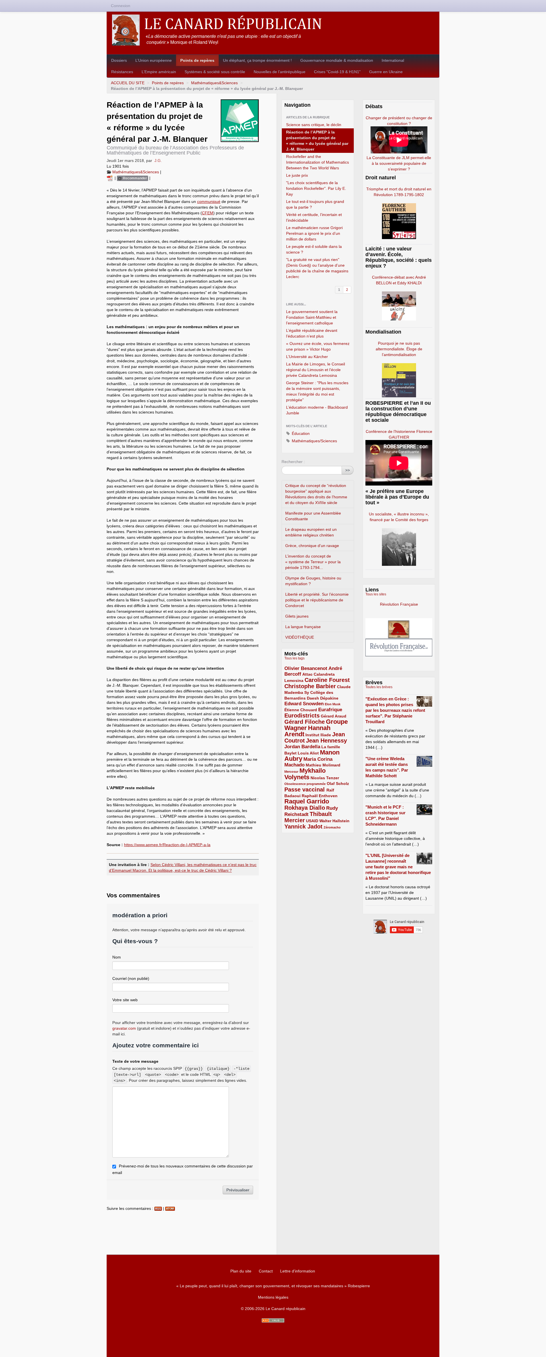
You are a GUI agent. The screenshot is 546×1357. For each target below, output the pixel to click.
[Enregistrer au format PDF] (111, 178)
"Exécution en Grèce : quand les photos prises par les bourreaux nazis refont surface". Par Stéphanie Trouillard (395, 710)
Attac (307, 674)
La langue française (303, 626)
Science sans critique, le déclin (313, 124)
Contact (266, 1271)
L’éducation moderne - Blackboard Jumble (317, 410)
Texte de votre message (135, 1061)
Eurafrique (330, 709)
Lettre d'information (297, 1271)
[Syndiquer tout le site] (273, 1320)
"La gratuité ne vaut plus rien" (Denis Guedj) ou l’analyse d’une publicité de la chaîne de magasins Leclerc (317, 268)
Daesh (313, 698)
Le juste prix (297, 175)
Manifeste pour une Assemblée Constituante (313, 516)
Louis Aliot (308, 753)
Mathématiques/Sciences (314, 441)
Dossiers (119, 60)
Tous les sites (375, 594)
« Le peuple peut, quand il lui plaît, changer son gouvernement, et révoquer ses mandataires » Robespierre (273, 1286)
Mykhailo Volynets (305, 774)
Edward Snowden (304, 703)
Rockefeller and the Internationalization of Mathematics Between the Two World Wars (317, 162)
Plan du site (240, 1271)
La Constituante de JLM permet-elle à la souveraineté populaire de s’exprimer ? (399, 163)
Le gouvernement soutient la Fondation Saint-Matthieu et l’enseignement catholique (312, 317)
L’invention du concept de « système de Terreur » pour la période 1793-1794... (313, 562)
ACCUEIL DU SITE (127, 83)
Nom (116, 957)
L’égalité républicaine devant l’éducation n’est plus (311, 333)
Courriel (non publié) (130, 978)
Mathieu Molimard (323, 765)
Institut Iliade (318, 735)
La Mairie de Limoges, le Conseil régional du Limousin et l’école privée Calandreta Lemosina (315, 370)
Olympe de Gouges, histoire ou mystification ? (313, 581)
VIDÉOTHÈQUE (299, 637)
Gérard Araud (333, 716)
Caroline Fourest (327, 680)
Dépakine (329, 698)
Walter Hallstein (334, 821)
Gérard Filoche (304, 722)
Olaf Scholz (338, 783)
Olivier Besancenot (305, 668)
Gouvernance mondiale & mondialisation (336, 60)
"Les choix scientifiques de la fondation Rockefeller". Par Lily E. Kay (316, 188)
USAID (312, 821)
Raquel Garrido (306, 801)
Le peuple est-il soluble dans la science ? (314, 249)
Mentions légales (273, 1297)
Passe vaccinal (305, 789)
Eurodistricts (302, 715)
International (393, 60)
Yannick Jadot (303, 826)
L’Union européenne (153, 60)
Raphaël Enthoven (320, 795)
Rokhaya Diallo (304, 808)
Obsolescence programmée (305, 784)
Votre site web (125, 1000)
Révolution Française (399, 604)
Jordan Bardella (302, 746)
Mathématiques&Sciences (214, 83)
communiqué (208, 201)
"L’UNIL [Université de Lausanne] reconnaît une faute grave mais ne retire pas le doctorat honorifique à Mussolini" (398, 867)
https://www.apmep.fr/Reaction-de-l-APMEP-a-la (167, 844)
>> (347, 470)
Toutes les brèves (378, 687)
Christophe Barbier (310, 686)
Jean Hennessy (326, 740)
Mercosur (291, 771)
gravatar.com (124, 1028)
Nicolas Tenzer (325, 778)
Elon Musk (332, 704)
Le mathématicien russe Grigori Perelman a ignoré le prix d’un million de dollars (314, 233)
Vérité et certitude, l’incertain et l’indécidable (314, 217)
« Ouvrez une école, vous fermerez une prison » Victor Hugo (317, 346)
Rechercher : (293, 461)
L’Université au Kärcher (307, 356)
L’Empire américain (159, 71)
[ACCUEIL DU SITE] (273, 30)
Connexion (120, 5)
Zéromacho (332, 827)
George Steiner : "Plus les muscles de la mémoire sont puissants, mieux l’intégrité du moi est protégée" (317, 391)
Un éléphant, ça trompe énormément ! (257, 60)
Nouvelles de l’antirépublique (279, 71)
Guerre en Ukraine (386, 71)
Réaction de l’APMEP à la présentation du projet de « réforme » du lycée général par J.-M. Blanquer (317, 140)
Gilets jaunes (297, 616)
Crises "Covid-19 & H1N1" (337, 71)
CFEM (207, 213)
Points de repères (197, 60)
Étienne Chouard (300, 710)
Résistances (122, 71)
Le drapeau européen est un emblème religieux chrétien (311, 532)
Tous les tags (294, 658)
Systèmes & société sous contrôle (215, 71)
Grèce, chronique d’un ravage (312, 545)
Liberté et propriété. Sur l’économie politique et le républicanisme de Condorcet (317, 600)
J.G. (158, 160)
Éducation (300, 433)
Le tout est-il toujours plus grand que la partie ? (315, 204)
